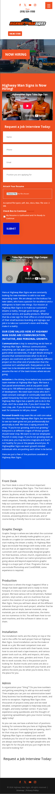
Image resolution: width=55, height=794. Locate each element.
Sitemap (20, 790)
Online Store (15, 33)
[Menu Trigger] (48, 5)
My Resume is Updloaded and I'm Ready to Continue (25, 217)
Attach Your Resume (13, 186)
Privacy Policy (32, 790)
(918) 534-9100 (27, 10)
